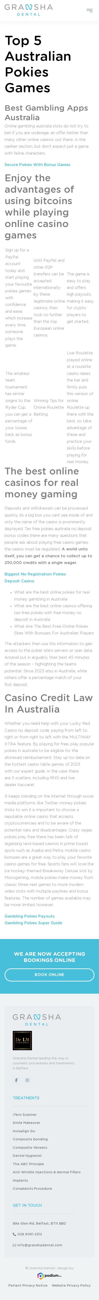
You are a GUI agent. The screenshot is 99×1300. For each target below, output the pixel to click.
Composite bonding (30, 1139)
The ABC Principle (28, 1164)
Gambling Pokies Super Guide (33, 923)
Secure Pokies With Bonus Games (37, 165)
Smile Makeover (26, 1123)
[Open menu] (89, 10)
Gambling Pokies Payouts (30, 916)
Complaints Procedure (32, 1188)
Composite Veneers (30, 1147)
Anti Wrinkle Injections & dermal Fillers (46, 1172)
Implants (20, 1180)
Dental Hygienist (27, 1156)
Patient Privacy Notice (28, 1285)
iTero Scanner (25, 1115)
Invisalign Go (24, 1131)
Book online (49, 975)
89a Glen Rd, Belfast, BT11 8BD (39, 1223)
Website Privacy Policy (71, 1285)
